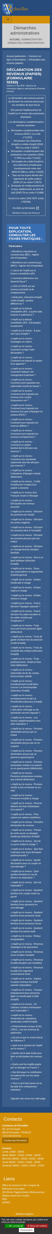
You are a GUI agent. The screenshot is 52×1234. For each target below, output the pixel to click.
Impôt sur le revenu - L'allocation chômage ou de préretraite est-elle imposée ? (25, 709)
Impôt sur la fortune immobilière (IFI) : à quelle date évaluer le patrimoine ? (26, 311)
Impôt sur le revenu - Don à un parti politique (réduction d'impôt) (27, 560)
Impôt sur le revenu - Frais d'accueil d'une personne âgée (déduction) (26, 628)
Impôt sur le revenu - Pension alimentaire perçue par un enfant (26, 731)
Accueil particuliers (16, 56)
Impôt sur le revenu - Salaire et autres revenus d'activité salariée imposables (26, 981)
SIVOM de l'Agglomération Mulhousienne (23, 1192)
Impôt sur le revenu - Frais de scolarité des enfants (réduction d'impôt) (26, 650)
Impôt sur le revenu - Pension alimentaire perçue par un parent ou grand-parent (26, 754)
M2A (4, 1199)
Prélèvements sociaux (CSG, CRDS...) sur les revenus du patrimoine (26, 1029)
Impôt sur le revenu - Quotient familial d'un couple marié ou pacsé (26, 893)
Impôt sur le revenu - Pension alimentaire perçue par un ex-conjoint (26, 743)
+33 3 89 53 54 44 (11, 1136)
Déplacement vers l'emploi (15, 1195)
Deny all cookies (38, 1226)
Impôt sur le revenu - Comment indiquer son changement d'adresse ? (23, 371)
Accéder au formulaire (26, 208)
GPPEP (6, 1202)
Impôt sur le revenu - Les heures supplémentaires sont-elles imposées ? (26, 720)
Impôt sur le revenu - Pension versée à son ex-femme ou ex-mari (26, 787)
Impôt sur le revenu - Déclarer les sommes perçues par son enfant (27, 538)
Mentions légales (24, 1214)
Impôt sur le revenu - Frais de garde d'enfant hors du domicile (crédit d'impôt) (27, 639)
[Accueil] (15, 8)
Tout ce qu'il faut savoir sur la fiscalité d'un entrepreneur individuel (26, 1086)
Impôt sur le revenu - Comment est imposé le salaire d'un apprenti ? (26, 360)
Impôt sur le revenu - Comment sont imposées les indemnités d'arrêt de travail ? (26, 382)
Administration (31, 39)
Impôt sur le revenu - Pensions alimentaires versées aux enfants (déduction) (26, 776)
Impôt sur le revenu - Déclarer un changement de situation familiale (27, 549)
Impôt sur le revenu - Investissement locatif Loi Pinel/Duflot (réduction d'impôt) (26, 698)
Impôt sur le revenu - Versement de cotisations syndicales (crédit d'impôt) (24, 1018)
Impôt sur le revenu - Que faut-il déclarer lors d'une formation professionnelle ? (27, 852)
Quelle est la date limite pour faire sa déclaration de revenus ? (26, 1056)
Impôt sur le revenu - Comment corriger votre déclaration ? (23, 349)
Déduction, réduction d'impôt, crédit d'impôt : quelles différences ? (26, 300)
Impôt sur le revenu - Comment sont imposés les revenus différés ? (24, 422)
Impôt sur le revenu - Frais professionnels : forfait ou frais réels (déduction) (26, 662)
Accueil (15, 39)
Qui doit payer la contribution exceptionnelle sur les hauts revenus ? (26, 1075)
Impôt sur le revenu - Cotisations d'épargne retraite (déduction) (26, 473)
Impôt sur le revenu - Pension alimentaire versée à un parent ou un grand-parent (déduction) (26, 765)
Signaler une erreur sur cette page (28, 1098)
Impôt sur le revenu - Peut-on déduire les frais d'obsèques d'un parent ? (26, 806)
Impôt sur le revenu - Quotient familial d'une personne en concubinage (26, 904)
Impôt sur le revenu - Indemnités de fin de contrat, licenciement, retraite (25, 673)
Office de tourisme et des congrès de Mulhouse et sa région (20, 1187)
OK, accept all (15, 1226)
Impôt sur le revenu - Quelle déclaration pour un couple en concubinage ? (26, 863)
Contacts (13, 1119)
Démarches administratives (26, 43)
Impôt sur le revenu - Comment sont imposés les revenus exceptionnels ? (24, 433)
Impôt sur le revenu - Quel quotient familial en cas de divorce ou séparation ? (25, 874)
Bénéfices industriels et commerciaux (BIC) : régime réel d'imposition (25, 254)
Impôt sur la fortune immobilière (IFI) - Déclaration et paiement (26, 322)
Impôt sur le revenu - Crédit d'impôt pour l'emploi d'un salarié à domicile (25, 484)
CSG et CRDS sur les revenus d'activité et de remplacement (23, 289)
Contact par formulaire (15, 1140)
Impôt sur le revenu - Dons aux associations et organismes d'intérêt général (27, 571)
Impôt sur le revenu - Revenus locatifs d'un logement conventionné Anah (27, 970)
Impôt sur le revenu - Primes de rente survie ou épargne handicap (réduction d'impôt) (26, 833)
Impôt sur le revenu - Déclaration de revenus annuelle (22, 503)
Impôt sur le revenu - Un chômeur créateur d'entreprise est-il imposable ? (26, 1007)
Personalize (26, 1230)
